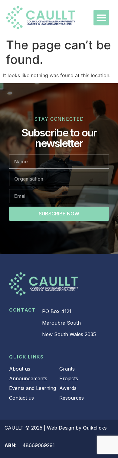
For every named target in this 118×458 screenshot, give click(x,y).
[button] (101, 17)
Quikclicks (95, 428)
